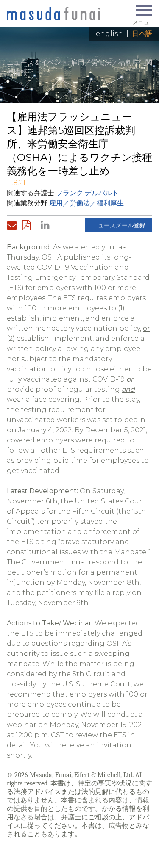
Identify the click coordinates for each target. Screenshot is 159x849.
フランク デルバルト (87, 193)
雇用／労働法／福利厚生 (86, 203)
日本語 (142, 34)
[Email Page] (13, 225)
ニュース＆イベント (37, 62)
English (109, 34)
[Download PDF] (29, 225)
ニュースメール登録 (118, 225)
